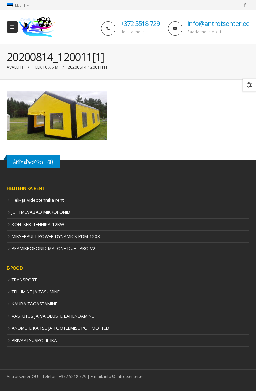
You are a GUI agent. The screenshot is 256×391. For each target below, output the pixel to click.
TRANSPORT (24, 280)
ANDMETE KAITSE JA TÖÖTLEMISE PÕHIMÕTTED (60, 328)
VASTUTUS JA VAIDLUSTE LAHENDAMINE (53, 316)
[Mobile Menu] (12, 27)
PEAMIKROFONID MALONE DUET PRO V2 (53, 248)
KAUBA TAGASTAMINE (34, 304)
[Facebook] (245, 5)
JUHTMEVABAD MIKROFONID (41, 212)
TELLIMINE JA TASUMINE (36, 292)
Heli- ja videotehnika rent (38, 200)
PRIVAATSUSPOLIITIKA (34, 340)
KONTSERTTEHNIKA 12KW (38, 224)
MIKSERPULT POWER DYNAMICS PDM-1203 (56, 236)
